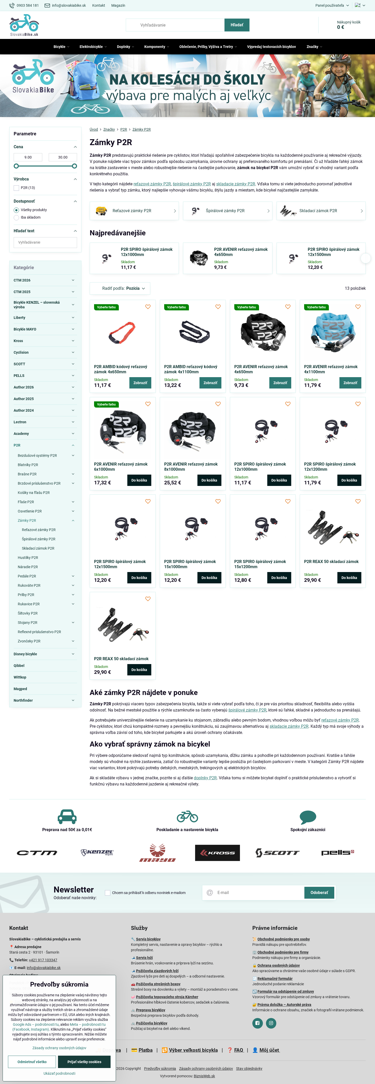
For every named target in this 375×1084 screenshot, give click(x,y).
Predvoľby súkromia (160, 1068)
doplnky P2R (205, 777)
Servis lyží (144, 958)
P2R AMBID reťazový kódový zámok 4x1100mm (190, 369)
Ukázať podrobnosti (59, 1073)
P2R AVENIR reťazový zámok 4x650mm (241, 252)
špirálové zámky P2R (192, 183)
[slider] (16, 166)
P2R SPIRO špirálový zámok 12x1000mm (147, 252)
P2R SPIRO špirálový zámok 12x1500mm (334, 252)
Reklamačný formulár (275, 979)
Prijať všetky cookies (84, 1062)
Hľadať (237, 24)
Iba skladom (30, 217)
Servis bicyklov (148, 939)
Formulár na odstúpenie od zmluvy (285, 991)
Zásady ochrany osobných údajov (206, 1068)
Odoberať (319, 892)
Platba (146, 1050)
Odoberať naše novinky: (75, 897)
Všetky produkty (34, 210)
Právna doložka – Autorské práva (284, 1005)
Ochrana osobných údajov (278, 965)
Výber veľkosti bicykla (193, 1050)
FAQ (239, 1050)
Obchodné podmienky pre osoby (283, 939)
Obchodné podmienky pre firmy (283, 952)
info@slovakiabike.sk (44, 968)
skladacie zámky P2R (235, 183)
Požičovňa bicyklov (151, 1023)
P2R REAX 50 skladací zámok (331, 561)
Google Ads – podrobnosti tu (36, 1024)
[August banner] (187, 86)
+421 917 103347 (43, 960)
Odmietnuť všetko (32, 1062)
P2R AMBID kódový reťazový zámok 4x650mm (120, 369)
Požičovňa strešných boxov (158, 984)
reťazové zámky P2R (152, 183)
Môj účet (270, 1050)
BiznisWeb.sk (204, 1076)
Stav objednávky (249, 1068)
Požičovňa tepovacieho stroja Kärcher (167, 997)
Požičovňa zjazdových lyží (157, 971)
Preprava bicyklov (150, 1010)
